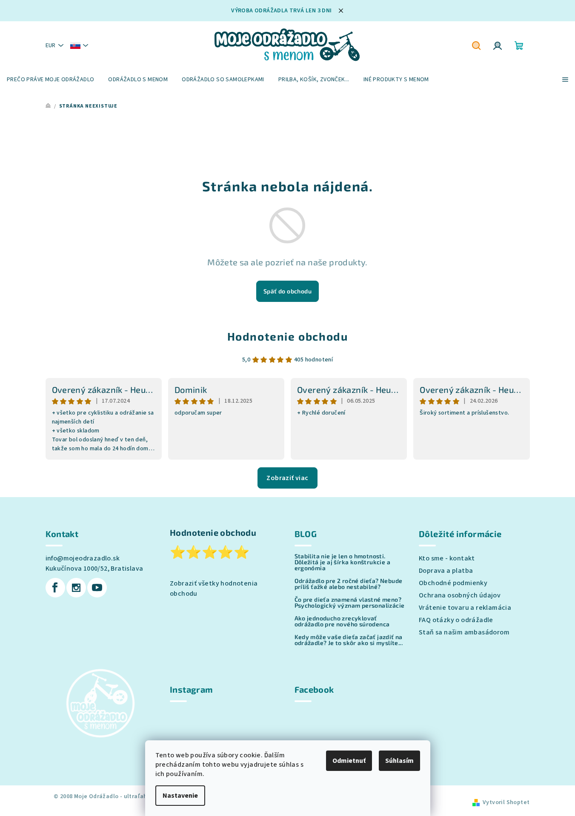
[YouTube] (97, 587)
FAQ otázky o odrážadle (456, 620)
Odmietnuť (349, 760)
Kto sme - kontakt (447, 558)
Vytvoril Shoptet (506, 802)
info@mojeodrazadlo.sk (83, 558)
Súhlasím (399, 760)
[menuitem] (50, 79)
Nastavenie (180, 795)
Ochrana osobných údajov (460, 595)
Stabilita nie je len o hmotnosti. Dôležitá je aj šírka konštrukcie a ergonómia (343, 562)
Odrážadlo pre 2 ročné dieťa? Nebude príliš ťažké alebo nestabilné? (349, 584)
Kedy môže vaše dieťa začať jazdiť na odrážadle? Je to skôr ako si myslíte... (349, 640)
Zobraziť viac (287, 478)
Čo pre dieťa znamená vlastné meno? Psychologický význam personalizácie (350, 602)
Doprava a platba (446, 570)
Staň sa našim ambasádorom (464, 632)
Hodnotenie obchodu (287, 336)
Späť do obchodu (287, 291)
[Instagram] (76, 587)
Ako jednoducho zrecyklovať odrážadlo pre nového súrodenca (342, 621)
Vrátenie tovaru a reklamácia (465, 607)
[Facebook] (55, 587)
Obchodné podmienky (453, 583)
